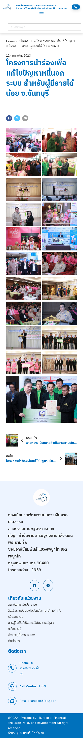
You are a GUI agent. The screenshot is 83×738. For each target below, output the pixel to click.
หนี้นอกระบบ (25, 41)
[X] (17, 118)
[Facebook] (9, 118)
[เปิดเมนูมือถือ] (41, 13)
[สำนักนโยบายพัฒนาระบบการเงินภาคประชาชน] (7, 7)
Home (10, 41)
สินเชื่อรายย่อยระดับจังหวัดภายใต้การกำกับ (34, 610)
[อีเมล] (25, 118)
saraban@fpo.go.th (43, 700)
